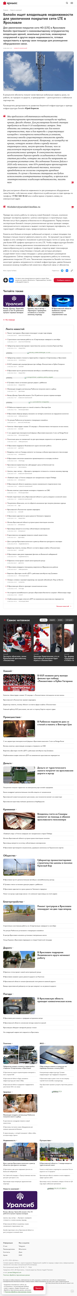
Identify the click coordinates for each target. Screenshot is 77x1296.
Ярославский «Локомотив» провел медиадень (23, 509)
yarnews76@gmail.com (14, 1272)
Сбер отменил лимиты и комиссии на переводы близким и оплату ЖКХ (53, 1067)
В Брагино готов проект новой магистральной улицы (26, 561)
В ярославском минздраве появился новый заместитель (27, 535)
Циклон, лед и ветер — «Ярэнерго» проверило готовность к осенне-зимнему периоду (37, 471)
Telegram (22, 1246)
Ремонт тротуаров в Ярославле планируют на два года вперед (29, 333)
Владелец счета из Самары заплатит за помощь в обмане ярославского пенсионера (37, 452)
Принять (38, 1288)
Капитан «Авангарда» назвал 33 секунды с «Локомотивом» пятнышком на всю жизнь (37, 426)
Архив (5, 1255)
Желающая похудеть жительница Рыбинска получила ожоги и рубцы (31, 389)
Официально (23, 416)
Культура (21, 582)
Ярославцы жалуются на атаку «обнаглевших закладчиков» (28, 529)
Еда (19, 505)
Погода (21, 588)
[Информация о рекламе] (70, 353)
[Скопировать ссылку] (72, 271)
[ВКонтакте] (11, 280)
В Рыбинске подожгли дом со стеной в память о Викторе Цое (29, 407)
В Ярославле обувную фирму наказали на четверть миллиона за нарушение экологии (38, 414)
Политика (22, 360)
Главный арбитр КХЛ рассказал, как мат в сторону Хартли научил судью (29, 709)
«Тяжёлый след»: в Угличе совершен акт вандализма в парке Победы (31, 478)
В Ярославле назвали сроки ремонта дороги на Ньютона (23, 977)
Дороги (21, 448)
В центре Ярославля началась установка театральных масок (25, 935)
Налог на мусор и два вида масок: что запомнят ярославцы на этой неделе (30, 894)
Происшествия (23, 409)
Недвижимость (24, 544)
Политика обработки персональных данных (16, 1275)
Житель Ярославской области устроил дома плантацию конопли (30, 522)
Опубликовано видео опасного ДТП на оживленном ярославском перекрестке (35, 599)
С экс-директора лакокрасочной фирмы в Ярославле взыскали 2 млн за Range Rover (37, 433)
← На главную (9, 320)
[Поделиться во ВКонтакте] (67, 271)
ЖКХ (42, 1043)
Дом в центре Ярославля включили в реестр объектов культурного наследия (34, 541)
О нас (5, 1246)
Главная (5, 10)
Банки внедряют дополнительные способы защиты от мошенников (27, 792)
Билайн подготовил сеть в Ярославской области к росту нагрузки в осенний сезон (37, 497)
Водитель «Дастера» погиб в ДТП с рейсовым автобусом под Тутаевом (32, 573)
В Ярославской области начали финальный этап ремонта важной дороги (29, 981)
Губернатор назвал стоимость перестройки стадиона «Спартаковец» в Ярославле (36, 358)
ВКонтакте (22, 1249)
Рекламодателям (9, 1249)
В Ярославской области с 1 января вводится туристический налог (56, 1164)
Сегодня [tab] (69, 620)
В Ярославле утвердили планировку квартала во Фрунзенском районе (32, 567)
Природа (22, 461)
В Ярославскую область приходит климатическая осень (27, 586)
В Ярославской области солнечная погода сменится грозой (24, 1023)
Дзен (20, 1252)
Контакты (6, 1252)
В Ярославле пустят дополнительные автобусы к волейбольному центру (32, 371)
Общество (22, 348)
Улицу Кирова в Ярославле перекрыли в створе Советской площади (27, 940)
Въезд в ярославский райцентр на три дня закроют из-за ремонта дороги (29, 986)
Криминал (22, 454)
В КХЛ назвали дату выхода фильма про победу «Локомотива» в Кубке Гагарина (36, 364)
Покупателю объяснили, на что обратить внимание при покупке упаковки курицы (36, 503)
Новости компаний (16, 10)
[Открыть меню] (72, 3)
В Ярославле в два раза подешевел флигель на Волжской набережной (32, 554)
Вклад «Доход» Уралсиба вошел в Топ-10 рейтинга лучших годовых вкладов (34, 395)
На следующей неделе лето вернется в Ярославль (21, 1032)
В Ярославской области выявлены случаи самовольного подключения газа (34, 484)
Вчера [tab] (60, 620)
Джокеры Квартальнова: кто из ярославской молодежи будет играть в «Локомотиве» (46, 658)
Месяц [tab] (43, 620)
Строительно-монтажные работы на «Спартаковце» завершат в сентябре (33, 339)
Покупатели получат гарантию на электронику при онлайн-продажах (28, 787)
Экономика (22, 467)
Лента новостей (15, 328)
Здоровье (21, 391)
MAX (20, 1255)
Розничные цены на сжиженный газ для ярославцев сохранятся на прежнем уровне (37, 439)
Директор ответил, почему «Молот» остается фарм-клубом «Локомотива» (33, 548)
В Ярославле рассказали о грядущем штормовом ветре (23, 1018)
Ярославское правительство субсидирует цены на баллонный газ (30, 465)
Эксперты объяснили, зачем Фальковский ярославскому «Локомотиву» (14, 658)
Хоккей (21, 366)
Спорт (21, 595)
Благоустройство (25, 335)
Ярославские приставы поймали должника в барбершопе (23, 802)
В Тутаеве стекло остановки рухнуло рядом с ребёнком (27, 382)
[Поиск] (67, 3)
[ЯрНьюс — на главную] (10, 3)
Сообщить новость (64, 280)
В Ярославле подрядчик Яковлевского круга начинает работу (29, 446)
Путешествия (45, 1140)
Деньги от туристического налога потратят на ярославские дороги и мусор (55, 770)
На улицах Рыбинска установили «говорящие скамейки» (27, 420)
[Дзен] (5, 280)
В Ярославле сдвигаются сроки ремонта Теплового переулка (29, 516)
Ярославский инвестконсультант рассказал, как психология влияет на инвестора (32, 797)
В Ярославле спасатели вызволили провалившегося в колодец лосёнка (32, 458)
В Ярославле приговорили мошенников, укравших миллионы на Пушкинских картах (33, 848)
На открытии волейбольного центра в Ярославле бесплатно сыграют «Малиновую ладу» (39, 593)
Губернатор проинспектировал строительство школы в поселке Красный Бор (35, 346)
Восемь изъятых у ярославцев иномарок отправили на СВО (28, 490)
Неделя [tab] (52, 620)
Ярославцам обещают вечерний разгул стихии (20, 1027)
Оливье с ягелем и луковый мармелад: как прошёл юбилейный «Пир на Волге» (35, 580)
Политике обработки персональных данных (18, 1292)
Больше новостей (63, 606)
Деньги (7, 763)
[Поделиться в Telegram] (62, 271)
